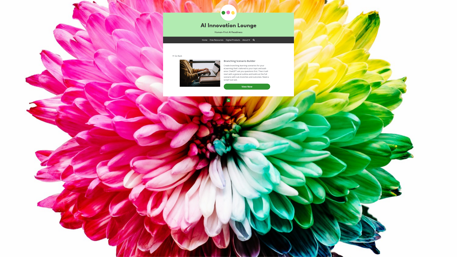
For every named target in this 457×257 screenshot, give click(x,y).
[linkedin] (228, 100)
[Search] (253, 40)
